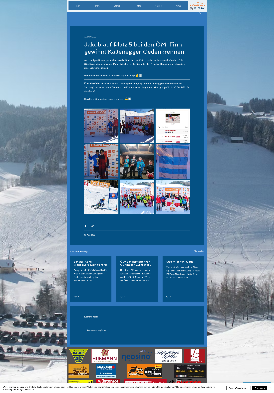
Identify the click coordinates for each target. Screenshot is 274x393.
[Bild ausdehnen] (101, 126)
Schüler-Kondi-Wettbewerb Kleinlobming (90, 263)
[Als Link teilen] (92, 226)
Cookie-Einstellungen (238, 388)
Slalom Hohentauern (179, 261)
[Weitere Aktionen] (188, 36)
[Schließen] (270, 388)
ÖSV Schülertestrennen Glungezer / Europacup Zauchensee (135, 263)
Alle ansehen (199, 251)
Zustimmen (260, 388)
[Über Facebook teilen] (85, 226)
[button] (200, 13)
